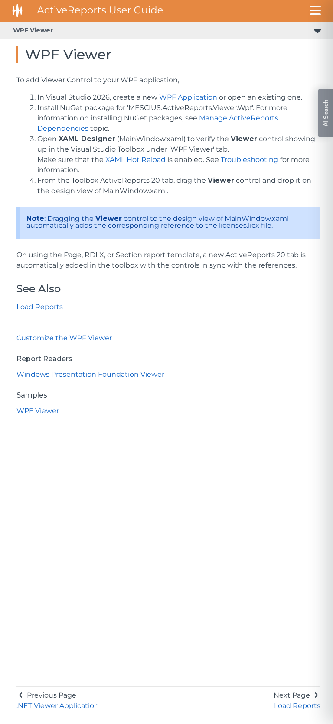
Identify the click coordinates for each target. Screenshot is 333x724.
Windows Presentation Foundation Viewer (90, 374)
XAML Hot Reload (135, 159)
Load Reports (39, 307)
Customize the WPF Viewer (64, 338)
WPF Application (188, 97)
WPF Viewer (33, 30)
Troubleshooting (249, 159)
